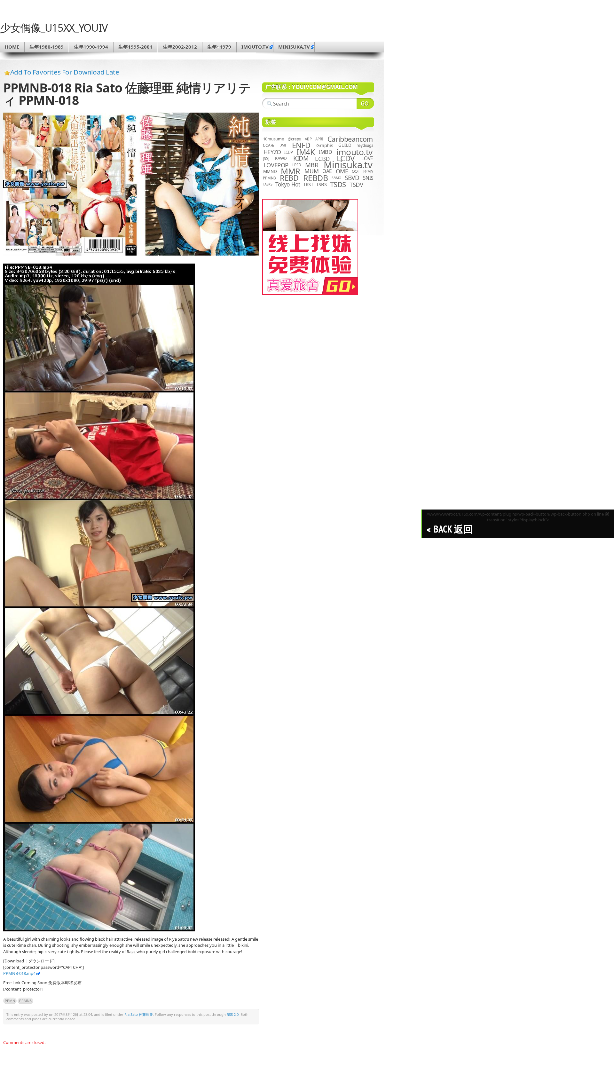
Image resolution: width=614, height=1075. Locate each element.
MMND (270, 171)
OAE (327, 171)
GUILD (344, 145)
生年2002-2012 (180, 46)
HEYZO (272, 152)
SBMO (336, 178)
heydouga (365, 145)
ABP (308, 139)
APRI (319, 139)
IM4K (305, 152)
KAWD (281, 158)
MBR (312, 165)
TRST (308, 184)
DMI (282, 145)
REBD (289, 178)
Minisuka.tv (348, 164)
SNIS (368, 178)
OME (342, 171)
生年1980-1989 (46, 46)
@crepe (294, 139)
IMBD (325, 151)
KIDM (300, 158)
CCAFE (268, 145)
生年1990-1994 (91, 46)
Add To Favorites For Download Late (64, 71)
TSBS (321, 184)
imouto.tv (255, 46)
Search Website (365, 103)
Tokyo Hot (287, 184)
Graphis (324, 145)
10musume (273, 139)
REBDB (315, 177)
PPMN (10, 1000)
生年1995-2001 (135, 46)
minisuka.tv (294, 46)
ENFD (301, 145)
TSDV (356, 184)
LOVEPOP (276, 165)
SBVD (352, 178)
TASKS (267, 184)
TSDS (338, 184)
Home (12, 46)
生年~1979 (219, 46)
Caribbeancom (350, 139)
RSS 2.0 (233, 1014)
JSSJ (266, 158)
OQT (356, 171)
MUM (311, 171)
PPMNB (25, 1000)
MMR (290, 171)
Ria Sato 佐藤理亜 (138, 1014)
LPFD (296, 165)
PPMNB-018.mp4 (19, 973)
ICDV (288, 151)
